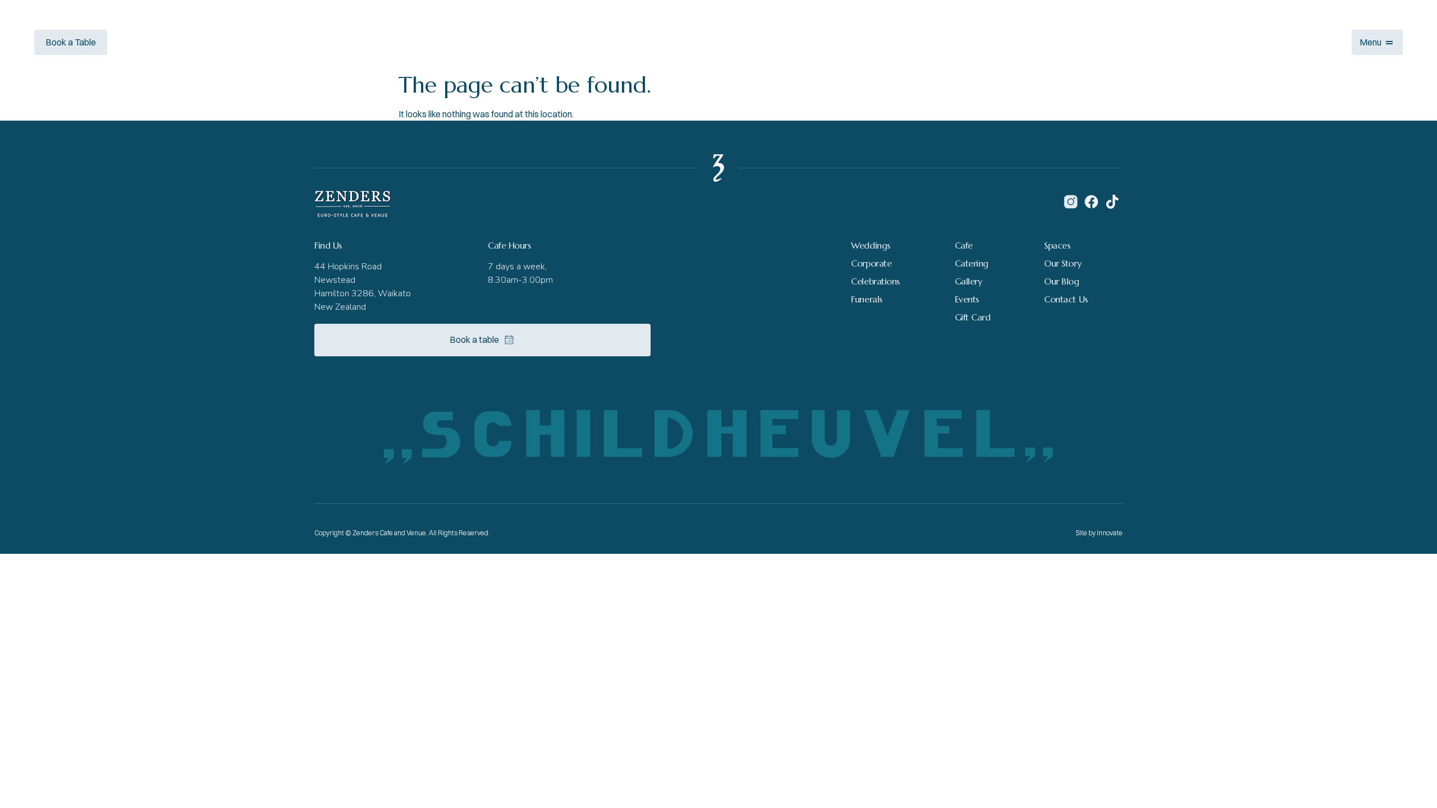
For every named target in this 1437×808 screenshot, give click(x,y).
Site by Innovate (1099, 533)
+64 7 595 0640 (161, 42)
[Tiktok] (1112, 201)
